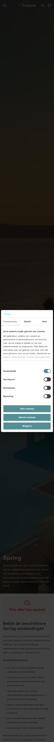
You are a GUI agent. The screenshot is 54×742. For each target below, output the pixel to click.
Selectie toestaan (27, 417)
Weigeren (27, 426)
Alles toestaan (27, 408)
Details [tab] (27, 321)
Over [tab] (44, 321)
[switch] (47, 379)
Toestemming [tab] (10, 321)
